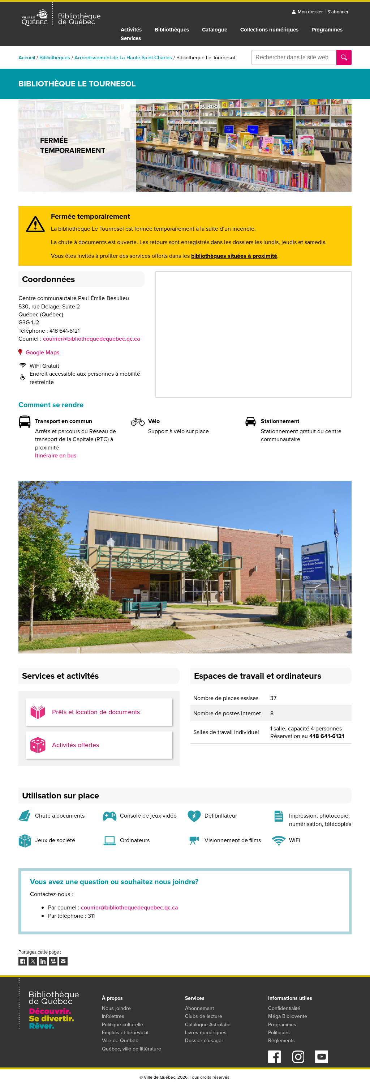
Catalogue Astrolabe (208, 1024)
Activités (131, 30)
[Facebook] (274, 1061)
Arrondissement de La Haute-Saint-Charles (123, 57)
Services (131, 38)
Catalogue (214, 30)
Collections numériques (269, 30)
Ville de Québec (120, 1040)
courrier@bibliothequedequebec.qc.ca (91, 338)
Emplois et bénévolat (125, 1032)
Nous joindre (116, 1008)
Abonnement (199, 1008)
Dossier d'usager (204, 1040)
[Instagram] (298, 1061)
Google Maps (42, 352)
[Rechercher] (344, 57)
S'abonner (337, 11)
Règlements (281, 1040)
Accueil (26, 57)
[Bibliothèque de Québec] (61, 14)
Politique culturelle (122, 1024)
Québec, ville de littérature (131, 1049)
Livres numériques (206, 1032)
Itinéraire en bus (55, 455)
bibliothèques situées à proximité (234, 256)
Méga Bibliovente (287, 1016)
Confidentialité (284, 1008)
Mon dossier (310, 11)
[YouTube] (321, 1061)
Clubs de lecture (203, 1016)
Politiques (279, 1032)
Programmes (327, 30)
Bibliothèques (172, 30)
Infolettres (113, 1016)
